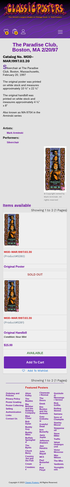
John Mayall (42, 452)
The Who (58, 461)
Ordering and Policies (12, 394)
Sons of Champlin (59, 418)
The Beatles (29, 400)
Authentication (13, 412)
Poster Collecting (15, 405)
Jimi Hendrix (43, 447)
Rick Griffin (57, 404)
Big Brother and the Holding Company (30, 408)
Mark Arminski (15, 133)
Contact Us (11, 418)
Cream (28, 464)
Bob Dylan (28, 422)
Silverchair (13, 142)
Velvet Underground (59, 444)
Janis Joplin (42, 436)
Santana (58, 414)
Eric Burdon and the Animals (43, 410)
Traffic (57, 439)
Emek (42, 403)
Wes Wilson (57, 456)
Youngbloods (59, 468)
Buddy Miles (28, 433)
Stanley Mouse (57, 424)
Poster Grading (13, 402)
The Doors (42, 399)
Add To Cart (35, 362)
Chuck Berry (28, 452)
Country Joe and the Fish (29, 458)
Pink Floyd (42, 469)
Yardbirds (59, 464)
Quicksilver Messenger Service (59, 396)
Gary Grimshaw (43, 418)
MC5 (41, 457)
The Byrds (28, 446)
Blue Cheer (28, 417)
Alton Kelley (28, 394)
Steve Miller (57, 434)
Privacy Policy (13, 399)
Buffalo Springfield (30, 440)
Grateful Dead (43, 425)
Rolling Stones (57, 409)
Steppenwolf (59, 429)
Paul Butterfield (44, 462)
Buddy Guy (28, 428)
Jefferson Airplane (44, 441)
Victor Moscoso (58, 451)
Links (8, 415)
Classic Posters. (32, 482)
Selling (9, 409)
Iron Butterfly (43, 431)
